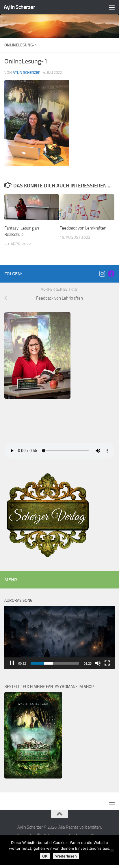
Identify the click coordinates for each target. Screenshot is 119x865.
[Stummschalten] (98, 663)
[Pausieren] (12, 663)
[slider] (55, 663)
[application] (59, 637)
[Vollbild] (107, 663)
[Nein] (112, 850)
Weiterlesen (66, 856)
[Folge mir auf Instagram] (101, 273)
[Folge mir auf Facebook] (111, 273)
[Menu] (112, 7)
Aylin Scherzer (19, 7)
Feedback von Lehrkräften (83, 228)
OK (45, 856)
